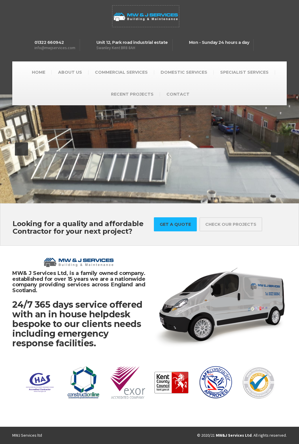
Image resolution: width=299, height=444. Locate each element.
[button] (21, 149)
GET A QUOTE (175, 224)
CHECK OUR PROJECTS (230, 224)
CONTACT (178, 94)
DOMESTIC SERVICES (184, 72)
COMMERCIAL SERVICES (121, 72)
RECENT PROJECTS (132, 94)
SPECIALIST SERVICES (244, 72)
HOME (38, 72)
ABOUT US (70, 72)
